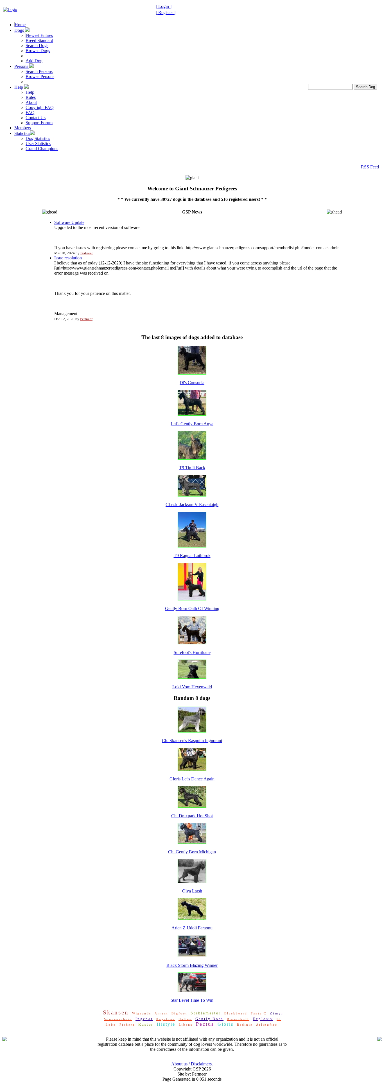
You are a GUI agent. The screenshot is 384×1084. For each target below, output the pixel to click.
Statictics (22, 133)
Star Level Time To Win (192, 1000)
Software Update (69, 222)
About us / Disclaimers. (192, 1063)
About (31, 102)
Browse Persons (40, 76)
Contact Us (36, 117)
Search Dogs (37, 45)
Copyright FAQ (40, 107)
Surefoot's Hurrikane (192, 652)
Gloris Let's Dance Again (192, 778)
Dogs (19, 30)
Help (19, 87)
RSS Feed (370, 166)
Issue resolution (68, 257)
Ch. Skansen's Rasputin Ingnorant (192, 740)
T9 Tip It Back (192, 467)
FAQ (30, 112)
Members (22, 127)
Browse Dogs (38, 50)
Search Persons (39, 71)
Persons (21, 66)
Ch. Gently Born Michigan (192, 851)
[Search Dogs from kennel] (101, 1012)
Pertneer (86, 253)
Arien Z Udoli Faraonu (192, 927)
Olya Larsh (192, 891)
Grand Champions (42, 148)
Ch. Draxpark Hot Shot (192, 815)
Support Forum (39, 122)
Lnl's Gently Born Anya (192, 423)
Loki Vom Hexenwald (192, 686)
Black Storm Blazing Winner (192, 965)
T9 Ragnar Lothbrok (192, 555)
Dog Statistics (38, 138)
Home (20, 24)
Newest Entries (39, 35)
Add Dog (34, 60)
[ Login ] (163, 6)
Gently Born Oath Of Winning (192, 608)
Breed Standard (39, 40)
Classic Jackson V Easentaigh (192, 504)
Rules (31, 97)
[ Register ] (165, 12)
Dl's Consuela (192, 382)
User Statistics (38, 143)
